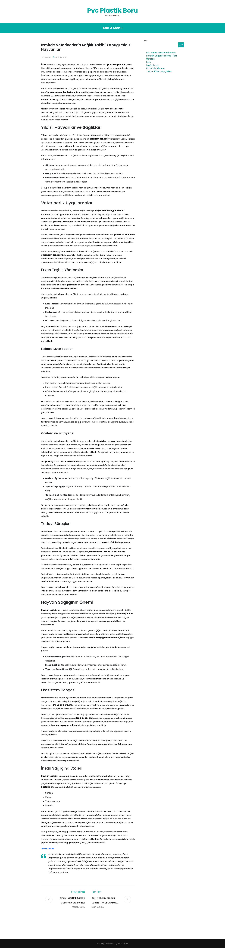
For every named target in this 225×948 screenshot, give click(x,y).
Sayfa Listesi (152, 65)
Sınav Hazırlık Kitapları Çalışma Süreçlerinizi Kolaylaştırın (72, 900)
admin (48, 57)
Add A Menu (112, 28)
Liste (148, 62)
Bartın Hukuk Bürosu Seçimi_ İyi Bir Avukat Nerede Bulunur (104, 900)
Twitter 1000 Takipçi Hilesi (159, 71)
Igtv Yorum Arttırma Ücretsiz (161, 52)
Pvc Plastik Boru (112, 10)
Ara (145, 40)
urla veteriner (47, 848)
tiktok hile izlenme (155, 68)
